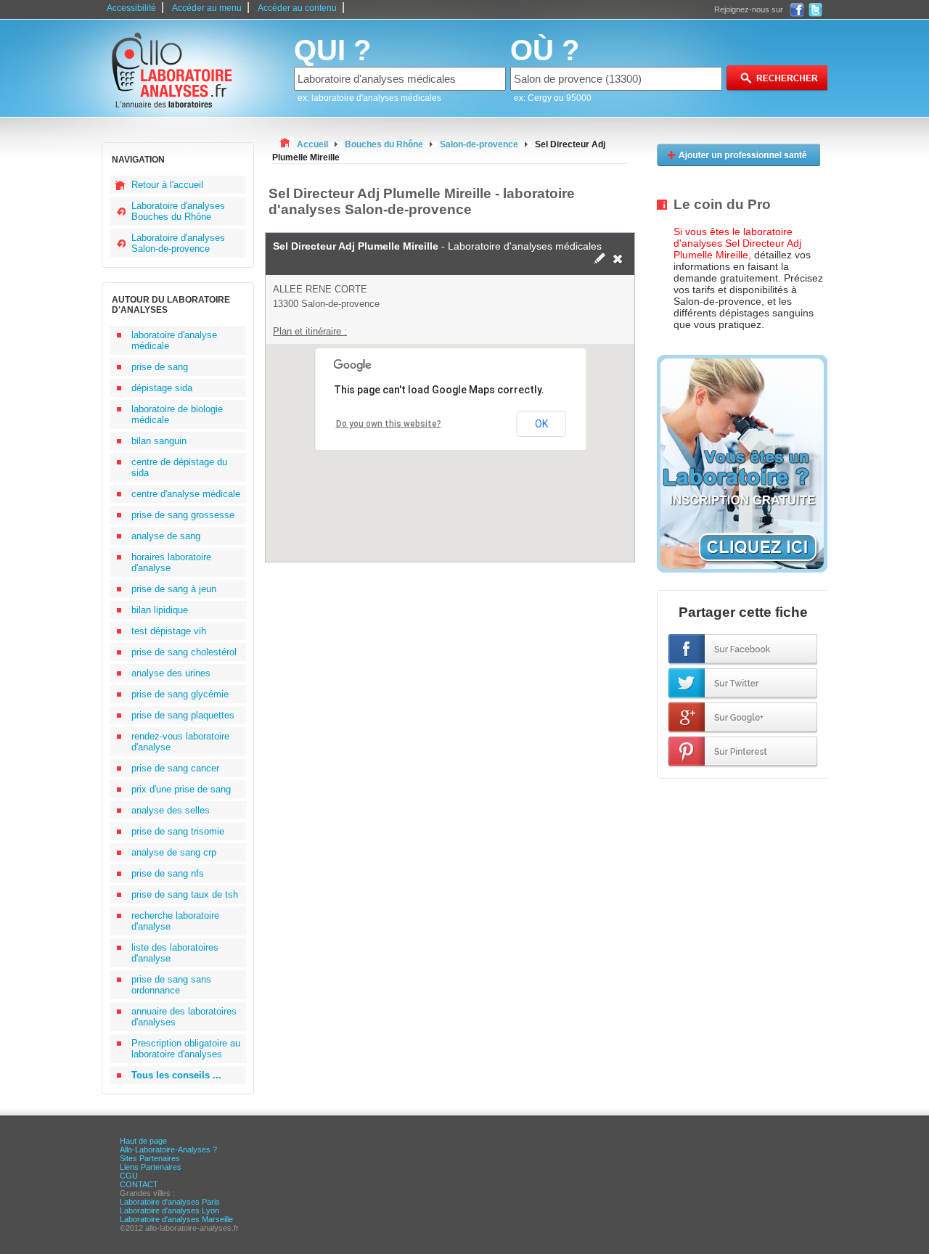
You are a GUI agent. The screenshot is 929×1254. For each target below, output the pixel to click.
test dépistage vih (168, 631)
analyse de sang (165, 535)
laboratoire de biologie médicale (177, 414)
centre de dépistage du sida (179, 467)
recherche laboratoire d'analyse (175, 921)
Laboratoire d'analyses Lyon (169, 1210)
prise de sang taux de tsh (184, 894)
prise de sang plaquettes (182, 715)
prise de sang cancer (175, 768)
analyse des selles (170, 810)
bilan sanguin (159, 440)
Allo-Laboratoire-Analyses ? (168, 1149)
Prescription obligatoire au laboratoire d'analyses (185, 1049)
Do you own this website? (388, 424)
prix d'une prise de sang (181, 789)
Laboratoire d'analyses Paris (170, 1201)
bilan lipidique (159, 610)
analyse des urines (170, 673)
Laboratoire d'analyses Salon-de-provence (178, 243)
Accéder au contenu (297, 8)
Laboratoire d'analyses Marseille (176, 1219)
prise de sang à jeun (173, 588)
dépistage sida (161, 387)
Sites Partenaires (150, 1158)
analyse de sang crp (173, 852)
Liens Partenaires (150, 1167)
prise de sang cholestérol (184, 652)
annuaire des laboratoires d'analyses (184, 1017)
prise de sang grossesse (182, 514)
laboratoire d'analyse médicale (174, 340)
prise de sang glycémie (180, 694)
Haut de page (143, 1140)
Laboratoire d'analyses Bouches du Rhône (178, 211)
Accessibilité (131, 8)
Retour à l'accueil (167, 184)
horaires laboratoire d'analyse (171, 562)
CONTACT (139, 1184)
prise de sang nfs (167, 873)
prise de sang (159, 366)
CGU (129, 1175)
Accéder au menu (207, 8)
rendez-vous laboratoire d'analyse (180, 742)
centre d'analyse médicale (185, 493)
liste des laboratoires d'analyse (174, 953)
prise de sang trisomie (177, 831)
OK (541, 424)
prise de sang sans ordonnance (171, 985)
